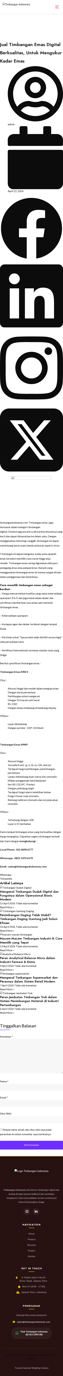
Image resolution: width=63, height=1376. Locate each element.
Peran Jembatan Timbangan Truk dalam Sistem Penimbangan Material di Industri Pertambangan (29, 1001)
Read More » (7, 907)
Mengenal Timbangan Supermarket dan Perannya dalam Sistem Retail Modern (29, 979)
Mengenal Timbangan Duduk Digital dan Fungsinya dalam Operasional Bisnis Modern (29, 895)
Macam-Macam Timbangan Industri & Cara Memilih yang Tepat (31, 940)
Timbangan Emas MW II (14, 671)
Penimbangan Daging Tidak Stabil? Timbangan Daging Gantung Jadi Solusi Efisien (28, 919)
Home (31, 1233)
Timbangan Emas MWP (14, 744)
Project (31, 1250)
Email (4, 1097)
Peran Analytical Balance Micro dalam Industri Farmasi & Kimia (27, 960)
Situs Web (5, 1113)
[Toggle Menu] (57, 7)
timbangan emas (25, 572)
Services (31, 1245)
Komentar (6, 1036)
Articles (31, 1256)
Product (32, 1239)
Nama (4, 1081)
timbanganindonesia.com (14, 522)
